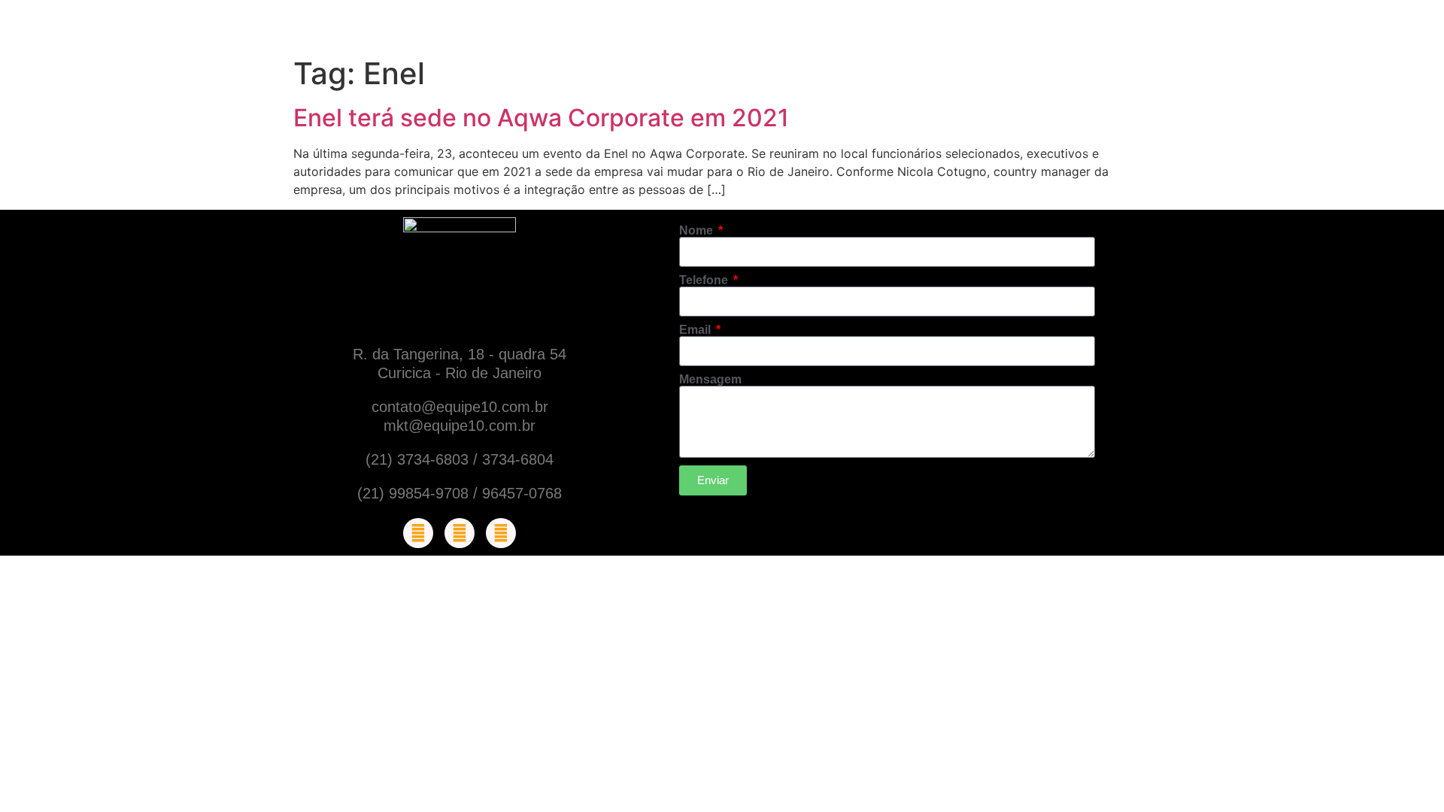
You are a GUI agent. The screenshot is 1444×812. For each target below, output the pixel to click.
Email (696, 330)
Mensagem (710, 380)
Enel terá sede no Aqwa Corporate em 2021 (541, 117)
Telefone (705, 280)
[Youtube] (501, 533)
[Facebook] (418, 533)
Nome (697, 231)
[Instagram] (459, 533)
